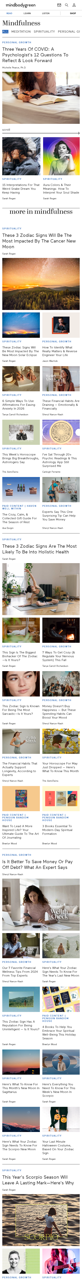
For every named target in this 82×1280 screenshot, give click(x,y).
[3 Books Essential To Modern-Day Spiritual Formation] (61, 798)
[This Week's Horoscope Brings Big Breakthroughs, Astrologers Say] (21, 432)
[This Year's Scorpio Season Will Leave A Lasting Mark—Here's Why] (41, 1220)
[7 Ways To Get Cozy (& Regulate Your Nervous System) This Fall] (61, 630)
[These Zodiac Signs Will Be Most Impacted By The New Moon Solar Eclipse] (21, 325)
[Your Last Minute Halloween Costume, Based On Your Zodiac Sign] (61, 1119)
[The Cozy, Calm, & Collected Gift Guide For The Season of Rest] (21, 489)
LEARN (27, 13)
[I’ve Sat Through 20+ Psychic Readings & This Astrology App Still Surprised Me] (61, 432)
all (5, 31)
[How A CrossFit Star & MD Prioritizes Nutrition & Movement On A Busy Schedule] (21, 1261)
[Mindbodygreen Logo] (20, 5)
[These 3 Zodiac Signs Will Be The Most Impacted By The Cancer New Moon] (41, 284)
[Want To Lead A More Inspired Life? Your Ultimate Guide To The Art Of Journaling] (21, 798)
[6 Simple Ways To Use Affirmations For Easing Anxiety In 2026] (21, 378)
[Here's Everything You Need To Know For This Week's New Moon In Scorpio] (61, 1062)
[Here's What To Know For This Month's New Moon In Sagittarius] (21, 1062)
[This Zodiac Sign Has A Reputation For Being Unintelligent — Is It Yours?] (21, 999)
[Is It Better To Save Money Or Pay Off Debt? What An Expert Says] (41, 905)
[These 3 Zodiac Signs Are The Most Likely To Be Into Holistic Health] (41, 589)
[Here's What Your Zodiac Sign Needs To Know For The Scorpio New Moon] (21, 1119)
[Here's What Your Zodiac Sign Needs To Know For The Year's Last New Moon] (61, 945)
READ (9, 13)
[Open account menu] (74, 5)
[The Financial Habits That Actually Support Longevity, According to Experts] (21, 741)
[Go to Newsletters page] (59, 5)
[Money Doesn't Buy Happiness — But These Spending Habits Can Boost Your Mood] (61, 683)
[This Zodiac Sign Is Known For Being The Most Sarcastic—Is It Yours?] (21, 683)
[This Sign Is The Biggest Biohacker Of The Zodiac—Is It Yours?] (21, 630)
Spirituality (44, 31)
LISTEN (46, 13)
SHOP (73, 13)
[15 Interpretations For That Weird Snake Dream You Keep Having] (21, 156)
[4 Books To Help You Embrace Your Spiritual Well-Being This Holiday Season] (61, 999)
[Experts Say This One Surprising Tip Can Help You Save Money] (61, 489)
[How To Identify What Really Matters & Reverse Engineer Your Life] (61, 325)
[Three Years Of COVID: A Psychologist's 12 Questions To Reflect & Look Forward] (41, 98)
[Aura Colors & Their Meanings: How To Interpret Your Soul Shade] (62, 156)
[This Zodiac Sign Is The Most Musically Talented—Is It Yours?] (61, 1261)
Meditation (21, 31)
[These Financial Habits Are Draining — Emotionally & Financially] (61, 378)
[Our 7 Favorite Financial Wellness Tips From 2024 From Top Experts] (21, 945)
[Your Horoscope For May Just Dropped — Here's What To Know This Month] (61, 741)
